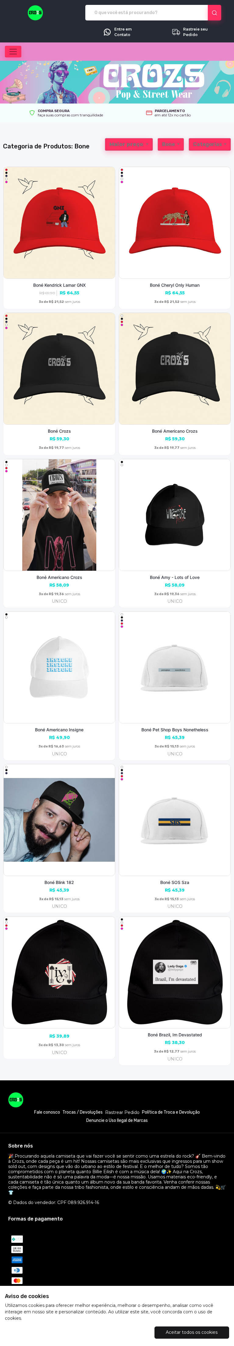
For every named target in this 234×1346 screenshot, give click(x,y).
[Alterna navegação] (13, 51)
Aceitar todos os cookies (192, 1332)
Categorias (208, 144)
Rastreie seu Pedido (195, 32)
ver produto (59, 222)
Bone (169, 144)
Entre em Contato (123, 32)
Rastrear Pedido (122, 1112)
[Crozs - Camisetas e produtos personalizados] (35, 12)
